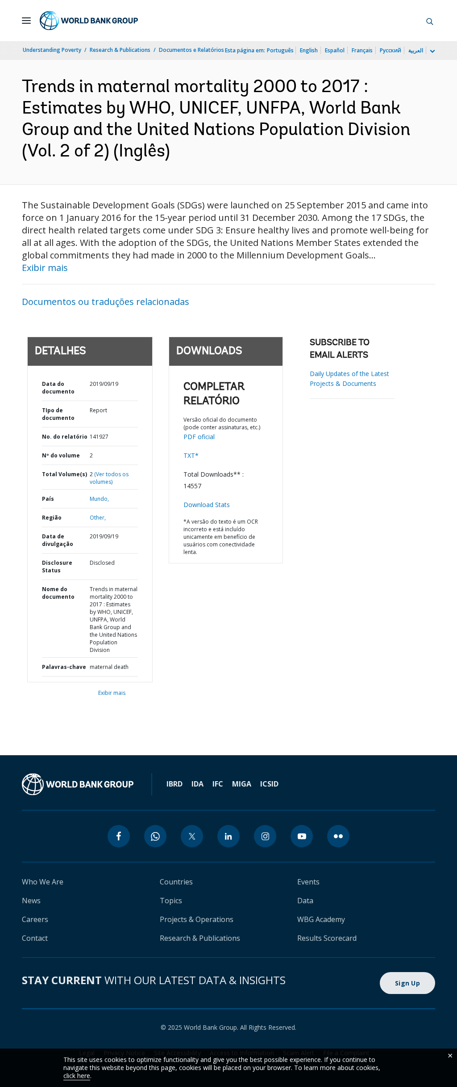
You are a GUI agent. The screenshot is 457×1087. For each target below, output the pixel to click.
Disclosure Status (57, 566)
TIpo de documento (58, 414)
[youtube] (302, 836)
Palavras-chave (64, 667)
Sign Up (407, 983)
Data (305, 900)
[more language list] (431, 51)
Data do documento (58, 387)
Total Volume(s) (64, 474)
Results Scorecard (327, 938)
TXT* (191, 455)
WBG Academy (321, 919)
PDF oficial (199, 436)
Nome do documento (58, 593)
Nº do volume (61, 455)
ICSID (269, 784)
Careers (35, 919)
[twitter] (192, 836)
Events (308, 882)
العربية (415, 50)
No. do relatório (64, 436)
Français (362, 50)
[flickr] (338, 836)
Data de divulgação (57, 540)
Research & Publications (120, 50)
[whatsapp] (155, 836)
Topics (171, 900)
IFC (217, 784)
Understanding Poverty (52, 50)
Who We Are (42, 882)
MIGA (241, 784)
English (309, 50)
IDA (197, 784)
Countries (176, 882)
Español (335, 50)
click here (76, 1075)
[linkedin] (228, 836)
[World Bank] (77, 784)
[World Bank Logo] (89, 20)
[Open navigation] (26, 20)
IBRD (174, 784)
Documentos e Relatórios (191, 50)
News (31, 900)
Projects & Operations (196, 919)
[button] (429, 20)
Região (52, 517)
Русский (390, 50)
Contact (35, 938)
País (48, 499)
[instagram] (265, 836)
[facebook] (119, 836)
